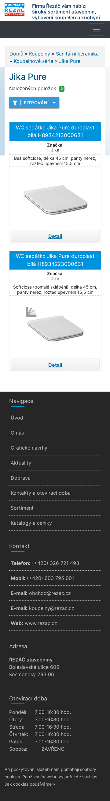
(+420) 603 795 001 (50, 578)
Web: (17, 623)
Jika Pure (69, 61)
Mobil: (18, 578)
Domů (16, 54)
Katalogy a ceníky (31, 523)
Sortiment (22, 508)
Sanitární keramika (77, 54)
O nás (17, 433)
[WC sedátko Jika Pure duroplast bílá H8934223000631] (55, 326)
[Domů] (14, 9)
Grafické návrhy (29, 448)
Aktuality (21, 463)
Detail (55, 236)
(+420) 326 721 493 (55, 563)
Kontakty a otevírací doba (41, 493)
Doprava (21, 478)
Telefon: (21, 563)
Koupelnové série (33, 61)
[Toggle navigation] (96, 29)
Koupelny (39, 54)
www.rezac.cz (41, 623)
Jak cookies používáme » (30, 784)
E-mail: (19, 593)
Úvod (17, 418)
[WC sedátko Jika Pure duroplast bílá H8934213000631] (55, 197)
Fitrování (34, 102)
